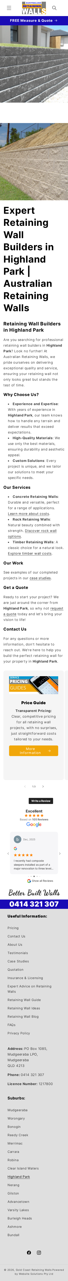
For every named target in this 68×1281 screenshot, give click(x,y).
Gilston (13, 1193)
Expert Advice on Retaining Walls (30, 988)
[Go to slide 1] (28, 876)
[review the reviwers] (15, 849)
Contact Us (17, 936)
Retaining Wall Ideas (24, 1008)
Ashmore (15, 1227)
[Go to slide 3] (34, 876)
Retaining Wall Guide (24, 1000)
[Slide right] (43, 786)
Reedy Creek (18, 1135)
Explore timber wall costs (30, 553)
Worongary (16, 1118)
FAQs (12, 1025)
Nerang (13, 1185)
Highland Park (19, 1177)
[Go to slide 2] (31, 876)
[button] (9, 8)
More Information (30, 751)
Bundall (13, 1235)
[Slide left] (25, 786)
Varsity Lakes (18, 1210)
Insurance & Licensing (25, 978)
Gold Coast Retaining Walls (34, 1269)
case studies (40, 578)
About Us (15, 945)
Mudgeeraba (18, 1110)
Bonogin (14, 1127)
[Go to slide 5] (39, 876)
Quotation (15, 969)
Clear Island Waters (23, 1168)
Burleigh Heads (20, 1218)
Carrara (13, 1152)
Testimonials (18, 953)
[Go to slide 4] (37, 876)
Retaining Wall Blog (23, 1016)
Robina (13, 1160)
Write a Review (40, 800)
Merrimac (15, 1143)
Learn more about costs (28, 514)
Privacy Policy (19, 1033)
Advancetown (18, 1202)
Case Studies (18, 961)
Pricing (13, 928)
